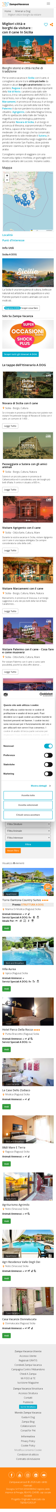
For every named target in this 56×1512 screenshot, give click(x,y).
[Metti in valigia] (46, 25)
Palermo (7, 108)
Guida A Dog (28, 1417)
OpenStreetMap (42, 230)
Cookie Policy (28, 1445)
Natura (33, 471)
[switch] (48, 755)
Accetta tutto (28, 795)
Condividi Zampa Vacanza (28, 1365)
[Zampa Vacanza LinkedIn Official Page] (35, 1475)
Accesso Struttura (28, 1393)
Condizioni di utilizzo (28, 1454)
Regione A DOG (12, 308)
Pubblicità (28, 1402)
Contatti (28, 1397)
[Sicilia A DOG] (28, 272)
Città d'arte (18, 532)
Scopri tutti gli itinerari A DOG (20, 354)
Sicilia (31, 77)
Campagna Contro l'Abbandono (28, 1369)
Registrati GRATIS (28, 1360)
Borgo (16, 408)
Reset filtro (13, 850)
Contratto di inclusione (28, 1459)
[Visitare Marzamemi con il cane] (28, 570)
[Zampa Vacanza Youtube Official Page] (19, 1475)
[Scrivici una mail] (43, 1475)
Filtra (28, 844)
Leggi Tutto (10, 425)
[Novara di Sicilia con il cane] (28, 385)
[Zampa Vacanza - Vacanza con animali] (15, 3)
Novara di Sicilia (25, 122)
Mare (37, 532)
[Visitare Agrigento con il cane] (28, 509)
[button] (40, 192)
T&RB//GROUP (28, 1502)
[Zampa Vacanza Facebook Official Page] (11, 1475)
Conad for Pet (28, 1430)
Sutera (42, 135)
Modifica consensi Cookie (28, 1450)
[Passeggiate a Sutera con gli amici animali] (28, 445)
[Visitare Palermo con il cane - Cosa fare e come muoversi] (28, 631)
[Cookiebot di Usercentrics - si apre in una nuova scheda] (40, 695)
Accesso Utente (28, 1356)
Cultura (24, 408)
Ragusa (16, 88)
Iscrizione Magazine (28, 1382)
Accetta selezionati (28, 805)
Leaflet (34, 230)
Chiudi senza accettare (28, 815)
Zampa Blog (28, 1421)
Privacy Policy (28, 1441)
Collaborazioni (28, 1426)
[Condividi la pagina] (51, 25)
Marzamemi (9, 101)
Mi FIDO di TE (28, 1378)
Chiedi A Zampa (28, 1373)
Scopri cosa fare (21, 307)
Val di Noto (14, 91)
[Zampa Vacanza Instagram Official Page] (27, 1475)
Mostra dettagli (39, 785)
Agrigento (18, 112)
